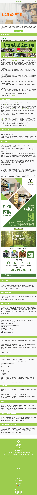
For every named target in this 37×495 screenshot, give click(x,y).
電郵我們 (18, 478)
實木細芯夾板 (4, 119)
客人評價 (18, 447)
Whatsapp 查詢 (18, 480)
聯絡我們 (18, 468)
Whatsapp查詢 (19, 1)
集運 (19, 493)
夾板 (2, 118)
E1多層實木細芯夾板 (15, 102)
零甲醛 (13, 108)
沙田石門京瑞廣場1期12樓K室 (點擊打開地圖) (14, 452)
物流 (22, 493)
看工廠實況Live (18, 483)
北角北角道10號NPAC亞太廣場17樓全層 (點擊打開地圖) (14, 454)
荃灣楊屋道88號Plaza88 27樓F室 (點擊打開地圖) (13, 456)
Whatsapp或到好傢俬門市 (12, 60)
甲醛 (5, 104)
